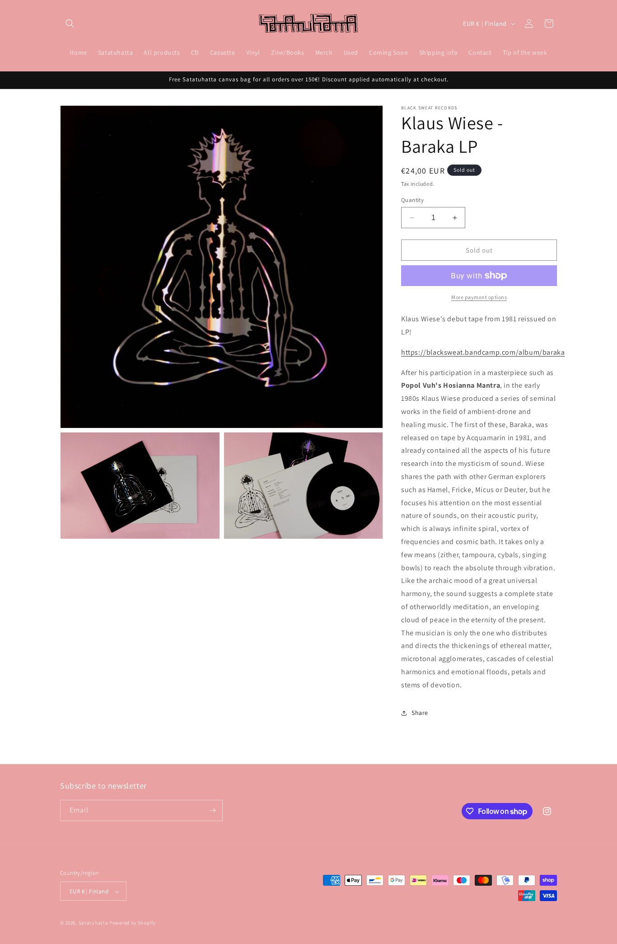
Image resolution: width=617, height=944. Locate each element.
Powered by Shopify (132, 923)
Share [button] (419, 713)
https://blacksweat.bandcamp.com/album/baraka (483, 352)
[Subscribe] (212, 810)
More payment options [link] (479, 297)
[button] (70, 23)
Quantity (412, 200)
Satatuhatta (93, 923)
